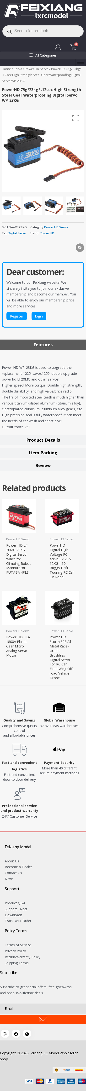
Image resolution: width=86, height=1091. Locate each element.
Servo (18, 69)
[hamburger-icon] (80, 62)
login (39, 316)
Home (6, 69)
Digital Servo (17, 233)
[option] (43, 151)
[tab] (43, 345)
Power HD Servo (36, 69)
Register (16, 316)
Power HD (47, 233)
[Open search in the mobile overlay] (43, 31)
